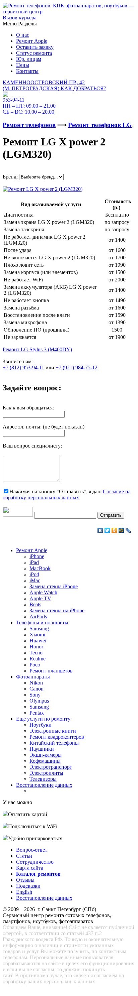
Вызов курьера (20, 17)
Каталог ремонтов (38, 874)
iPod (34, 574)
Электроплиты (46, 773)
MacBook (40, 568)
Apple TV (40, 598)
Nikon (36, 683)
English (24, 892)
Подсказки (28, 886)
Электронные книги (52, 731)
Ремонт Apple (31, 41)
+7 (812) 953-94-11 (23, 367)
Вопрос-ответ (31, 850)
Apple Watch (43, 592)
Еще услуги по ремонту (43, 719)
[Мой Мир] (121, 530)
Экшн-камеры (45, 755)
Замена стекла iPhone (53, 586)
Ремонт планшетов (51, 670)
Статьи (24, 856)
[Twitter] (107, 530)
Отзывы (25, 880)
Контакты (27, 71)
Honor (36, 646)
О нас (22, 35)
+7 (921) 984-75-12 (76, 367)
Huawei (37, 640)
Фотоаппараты (33, 676)
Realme (37, 658)
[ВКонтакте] (100, 530)
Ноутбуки (40, 725)
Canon (36, 689)
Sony (35, 695)
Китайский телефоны (54, 743)
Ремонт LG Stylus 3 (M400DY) (37, 349)
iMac (34, 580)
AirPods (38, 616)
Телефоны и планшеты (42, 622)
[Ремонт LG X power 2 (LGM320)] (42, 187)
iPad (34, 562)
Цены (22, 65)
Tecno (36, 652)
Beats (35, 604)
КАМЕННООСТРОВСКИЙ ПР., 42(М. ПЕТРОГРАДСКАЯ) (54, 85)
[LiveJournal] (128, 530)
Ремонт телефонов (29, 124)
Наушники (41, 749)
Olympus (39, 701)
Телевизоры (43, 779)
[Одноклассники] (114, 530)
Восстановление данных (44, 785)
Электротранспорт (50, 767)
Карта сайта (29, 868)
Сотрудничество (35, 862)
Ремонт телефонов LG (100, 124)
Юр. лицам (28, 59)
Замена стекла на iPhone (56, 610)
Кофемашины (45, 761)
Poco (34, 664)
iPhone (36, 556)
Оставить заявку (35, 47)
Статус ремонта (34, 53)
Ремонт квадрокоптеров (56, 737)
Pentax (36, 713)
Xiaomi (37, 634)
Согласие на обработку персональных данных (67, 494)
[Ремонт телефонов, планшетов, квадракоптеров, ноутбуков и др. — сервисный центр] (69, 11)
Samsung (39, 628)
